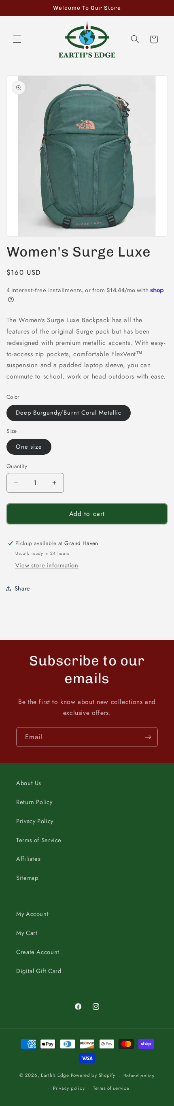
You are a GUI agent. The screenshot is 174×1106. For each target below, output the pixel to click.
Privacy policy (69, 1088)
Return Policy (34, 802)
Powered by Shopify (93, 1075)
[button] (17, 39)
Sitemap (27, 877)
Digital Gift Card (39, 971)
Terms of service (111, 1088)
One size (29, 446)
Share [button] (22, 588)
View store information (47, 565)
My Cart (26, 932)
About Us (28, 783)
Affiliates (28, 858)
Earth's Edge (55, 1075)
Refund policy (139, 1075)
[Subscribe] (148, 737)
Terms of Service (39, 840)
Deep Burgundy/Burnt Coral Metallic (69, 412)
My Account (32, 913)
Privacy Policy (34, 821)
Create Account (37, 952)
